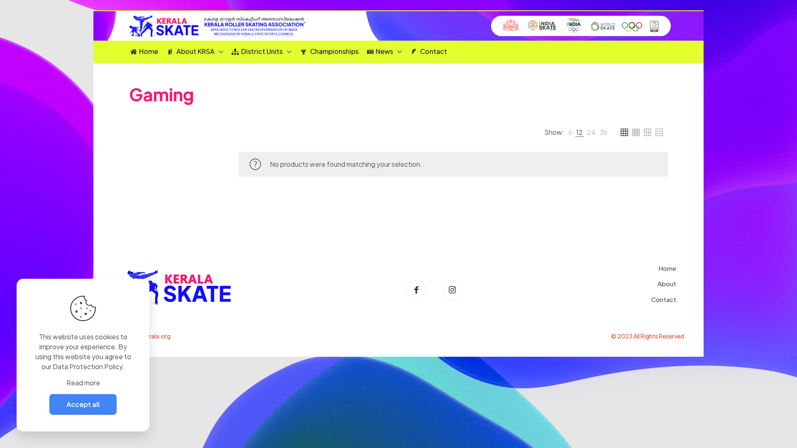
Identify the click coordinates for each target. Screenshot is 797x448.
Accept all (83, 404)
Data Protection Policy (87, 366)
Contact (663, 299)
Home (667, 268)
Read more (83, 382)
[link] (570, 132)
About (667, 283)
